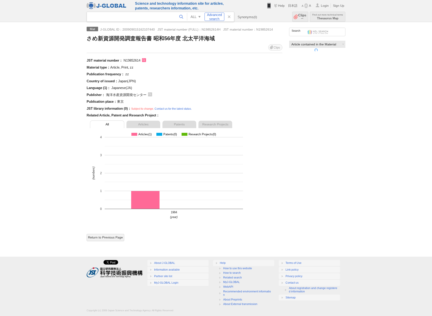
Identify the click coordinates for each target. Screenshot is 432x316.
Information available (167, 269)
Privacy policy (294, 276)
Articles (143, 124)
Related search (232, 277)
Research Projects (215, 124)
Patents (179, 124)
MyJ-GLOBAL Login (166, 282)
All (107, 124)
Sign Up (338, 5)
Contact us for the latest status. (173, 108)
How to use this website (237, 268)
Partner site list (163, 276)
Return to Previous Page (105, 237)
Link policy (292, 269)
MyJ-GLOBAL (231, 282)
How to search (232, 272)
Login (325, 5)
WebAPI (228, 286)
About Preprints (232, 299)
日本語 (292, 5)
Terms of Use (294, 263)
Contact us (292, 282)
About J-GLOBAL (164, 263)
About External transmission (240, 304)
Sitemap (291, 297)
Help (281, 5)
